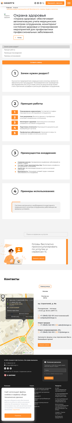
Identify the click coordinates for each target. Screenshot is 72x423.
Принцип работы (9, 49)
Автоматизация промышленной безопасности (39, 403)
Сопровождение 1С (35, 396)
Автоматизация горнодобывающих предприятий (40, 399)
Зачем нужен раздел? (11, 46)
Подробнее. (16, 409)
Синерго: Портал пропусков (60, 413)
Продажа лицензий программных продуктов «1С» (39, 392)
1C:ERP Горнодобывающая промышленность (60, 390)
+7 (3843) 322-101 (47, 315)
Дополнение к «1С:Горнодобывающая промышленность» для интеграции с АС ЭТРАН (61, 407)
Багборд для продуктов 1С (59, 417)
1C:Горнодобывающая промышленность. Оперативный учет (61, 400)
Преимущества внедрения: (13, 53)
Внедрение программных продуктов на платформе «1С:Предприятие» (40, 389)
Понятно (18, 415)
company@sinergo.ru (48, 318)
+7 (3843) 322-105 (47, 325)
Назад (19, 37)
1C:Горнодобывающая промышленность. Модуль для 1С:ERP (61, 395)
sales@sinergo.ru (64, 325)
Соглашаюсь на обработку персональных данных (54, 373)
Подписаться (49, 378)
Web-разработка (34, 406)
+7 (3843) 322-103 (47, 332)
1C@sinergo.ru (63, 332)
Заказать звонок (38, 258)
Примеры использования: (12, 56)
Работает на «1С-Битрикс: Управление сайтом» (18, 371)
